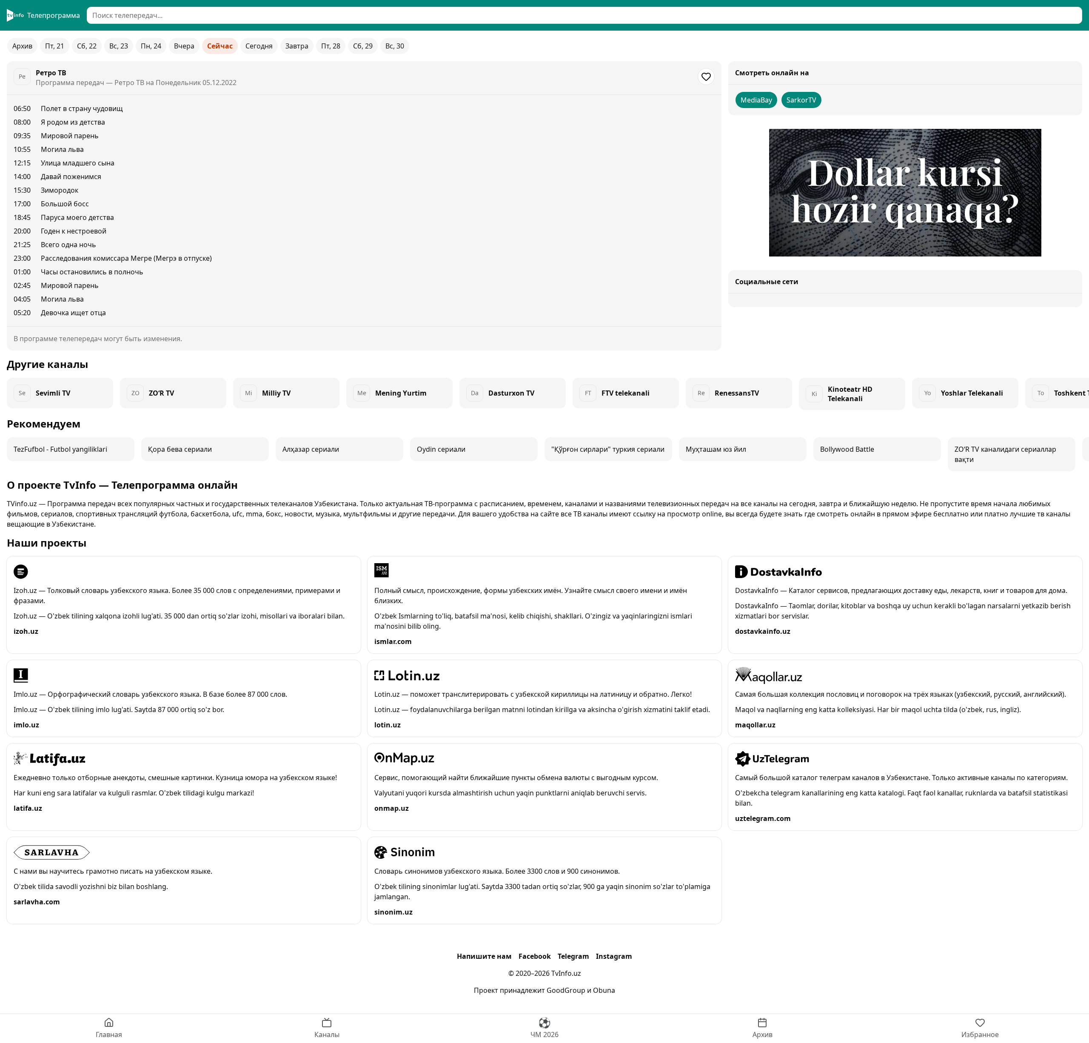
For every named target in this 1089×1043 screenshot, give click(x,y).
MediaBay (756, 100)
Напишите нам (484, 956)
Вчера (184, 46)
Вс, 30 (394, 46)
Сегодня (259, 46)
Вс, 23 (118, 46)
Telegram (573, 956)
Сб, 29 (363, 46)
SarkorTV (801, 100)
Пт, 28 (330, 46)
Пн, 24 (151, 46)
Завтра (296, 46)
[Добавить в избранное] (706, 76)
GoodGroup (566, 990)
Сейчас (220, 46)
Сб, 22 (87, 46)
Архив (22, 46)
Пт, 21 (54, 46)
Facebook (535, 956)
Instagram (614, 956)
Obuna (604, 990)
